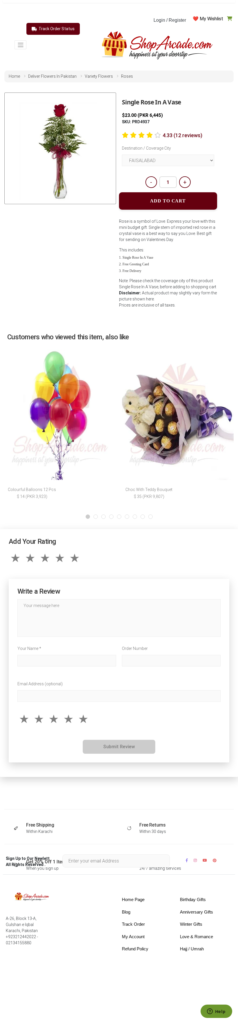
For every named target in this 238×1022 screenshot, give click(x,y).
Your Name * (29, 648)
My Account (133, 936)
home (14, 76)
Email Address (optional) (40, 684)
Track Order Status (57, 28)
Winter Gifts (191, 924)
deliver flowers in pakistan (52, 76)
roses (127, 76)
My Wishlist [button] (211, 18)
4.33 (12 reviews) (182, 135)
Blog (126, 911)
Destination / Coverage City (146, 148)
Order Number (135, 648)
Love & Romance (196, 936)
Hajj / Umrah (192, 948)
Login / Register (170, 20)
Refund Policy (135, 948)
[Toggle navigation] (20, 44)
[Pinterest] (215, 860)
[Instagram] (195, 860)
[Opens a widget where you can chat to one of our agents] (216, 1012)
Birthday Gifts (193, 899)
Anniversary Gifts (196, 911)
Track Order (133, 924)
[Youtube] (205, 860)
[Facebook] (187, 860)
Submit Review (119, 746)
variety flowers (99, 76)
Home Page (133, 899)
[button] (88, 516)
